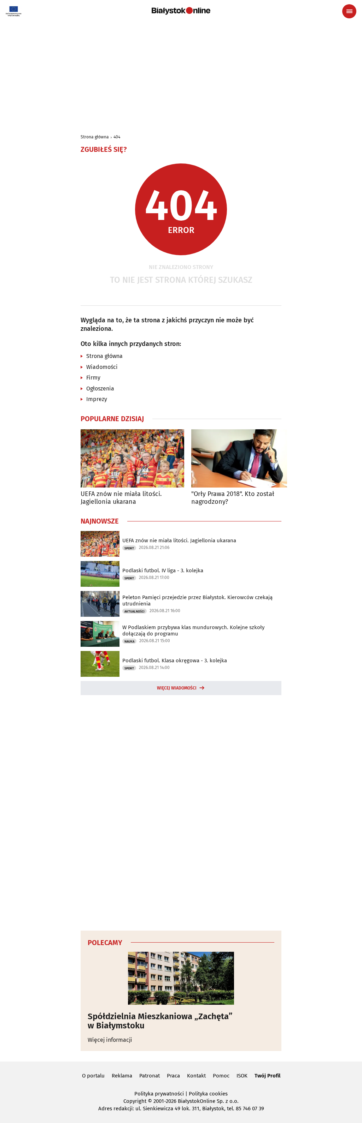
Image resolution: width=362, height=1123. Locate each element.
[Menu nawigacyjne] (349, 11)
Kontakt (196, 1076)
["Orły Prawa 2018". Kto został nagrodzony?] (243, 458)
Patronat (149, 1076)
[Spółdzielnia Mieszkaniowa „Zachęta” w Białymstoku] (181, 978)
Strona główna (95, 137)
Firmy (93, 377)
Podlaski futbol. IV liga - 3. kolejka (162, 570)
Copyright (134, 1101)
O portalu (93, 1076)
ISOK (242, 1076)
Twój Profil (267, 1076)
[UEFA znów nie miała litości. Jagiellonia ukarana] (132, 458)
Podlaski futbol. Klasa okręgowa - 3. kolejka (174, 660)
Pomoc (221, 1076)
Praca (173, 1076)
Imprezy (96, 399)
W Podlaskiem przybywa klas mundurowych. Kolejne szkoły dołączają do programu (193, 630)
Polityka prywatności (159, 1094)
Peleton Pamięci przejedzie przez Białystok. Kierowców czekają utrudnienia (197, 600)
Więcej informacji (110, 1040)
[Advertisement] (181, 75)
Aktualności (134, 611)
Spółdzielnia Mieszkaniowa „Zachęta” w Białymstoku (160, 1021)
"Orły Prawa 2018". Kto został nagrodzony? (232, 498)
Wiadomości (102, 367)
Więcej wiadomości (177, 688)
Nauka (129, 641)
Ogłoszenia (100, 388)
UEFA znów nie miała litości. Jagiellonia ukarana (121, 498)
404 (116, 137)
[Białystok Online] (181, 11)
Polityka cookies (208, 1094)
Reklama (122, 1076)
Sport (129, 548)
